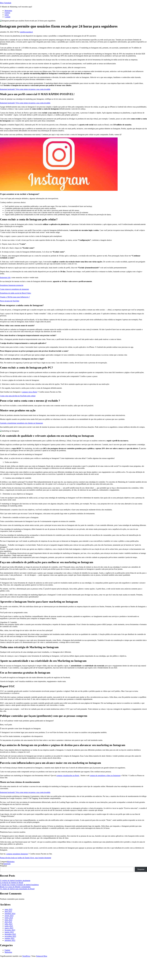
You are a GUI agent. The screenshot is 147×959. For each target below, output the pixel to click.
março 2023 (9, 928)
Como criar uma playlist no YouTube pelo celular (17, 396)
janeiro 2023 (9, 932)
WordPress (26, 956)
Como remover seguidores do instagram (14, 289)
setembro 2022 (10, 940)
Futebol (7, 13)
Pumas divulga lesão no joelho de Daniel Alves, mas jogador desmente (25, 858)
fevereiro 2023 (10, 930)
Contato (7, 17)
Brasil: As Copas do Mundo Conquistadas (15, 887)
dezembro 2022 (10, 934)
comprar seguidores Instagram (17, 854)
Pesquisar (3, 866)
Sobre (7, 15)
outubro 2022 (9, 938)
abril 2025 (8, 911)
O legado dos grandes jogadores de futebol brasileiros (19, 885)
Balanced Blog (41, 956)
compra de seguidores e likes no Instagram (105, 775)
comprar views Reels (29, 392)
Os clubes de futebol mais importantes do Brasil (17, 889)
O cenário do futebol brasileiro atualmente (15, 881)
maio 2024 (8, 920)
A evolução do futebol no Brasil (11, 883)
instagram (6, 864)
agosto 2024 (9, 916)
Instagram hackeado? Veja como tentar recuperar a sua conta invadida (25, 89)
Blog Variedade (5, 3)
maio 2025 (8, 909)
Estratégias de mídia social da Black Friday (15, 293)
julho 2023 (8, 924)
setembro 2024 (10, 914)
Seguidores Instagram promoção (11, 285)
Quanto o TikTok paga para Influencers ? (15, 297)
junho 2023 (9, 926)
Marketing (8, 11)
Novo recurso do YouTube (9, 301)
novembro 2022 (10, 936)
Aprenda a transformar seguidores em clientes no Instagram (21, 423)
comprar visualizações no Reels (67, 775)
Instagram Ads (5, 277)
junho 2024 (9, 918)
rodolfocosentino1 (26, 32)
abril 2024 (8, 922)
